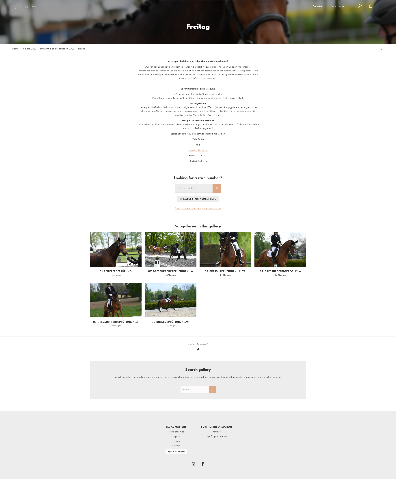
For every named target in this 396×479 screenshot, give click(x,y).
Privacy (176, 441)
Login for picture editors (216, 436)
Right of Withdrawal (176, 452)
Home (15, 49)
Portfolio (217, 432)
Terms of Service (176, 432)
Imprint (176, 436)
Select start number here (199, 199)
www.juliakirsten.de (198, 150)
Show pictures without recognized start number (198, 208)
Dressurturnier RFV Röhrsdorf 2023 (57, 49)
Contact (176, 446)
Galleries (317, 6)
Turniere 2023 (29, 49)
